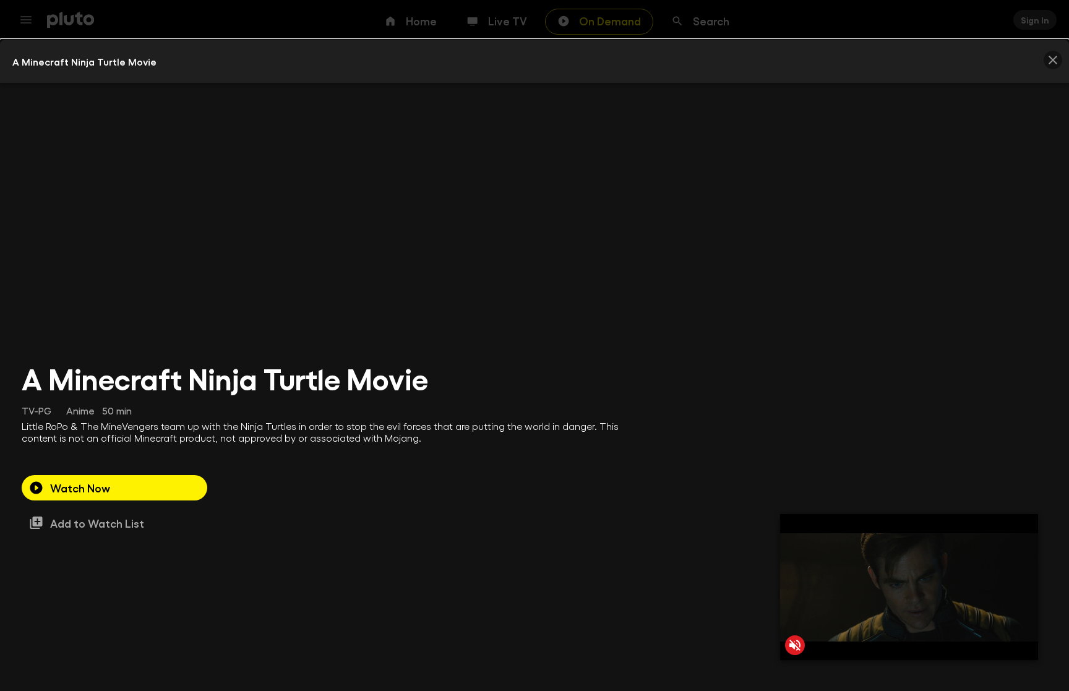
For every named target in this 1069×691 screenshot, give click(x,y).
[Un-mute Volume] (795, 645)
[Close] (1053, 60)
